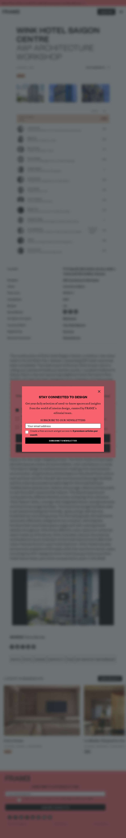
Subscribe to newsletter (63, 440)
